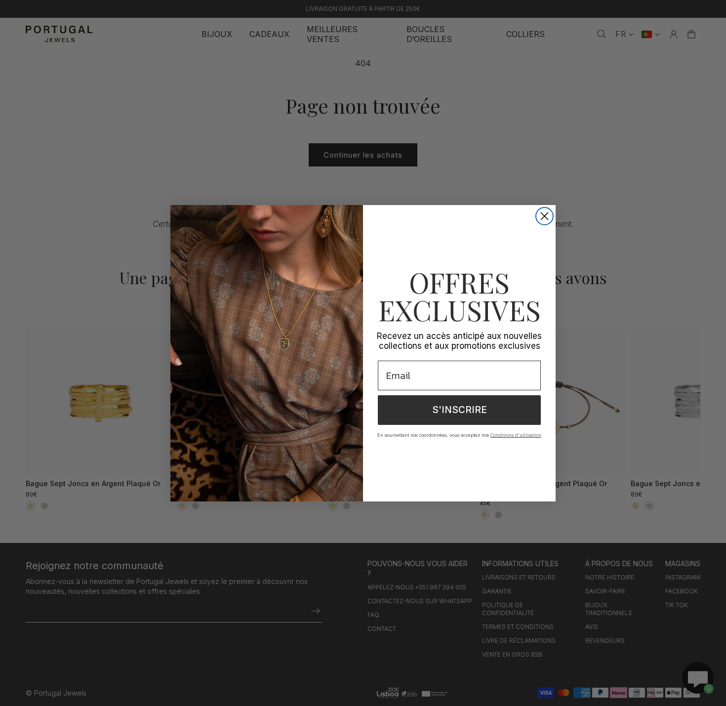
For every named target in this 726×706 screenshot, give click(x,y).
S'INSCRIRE (459, 409)
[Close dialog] (544, 216)
